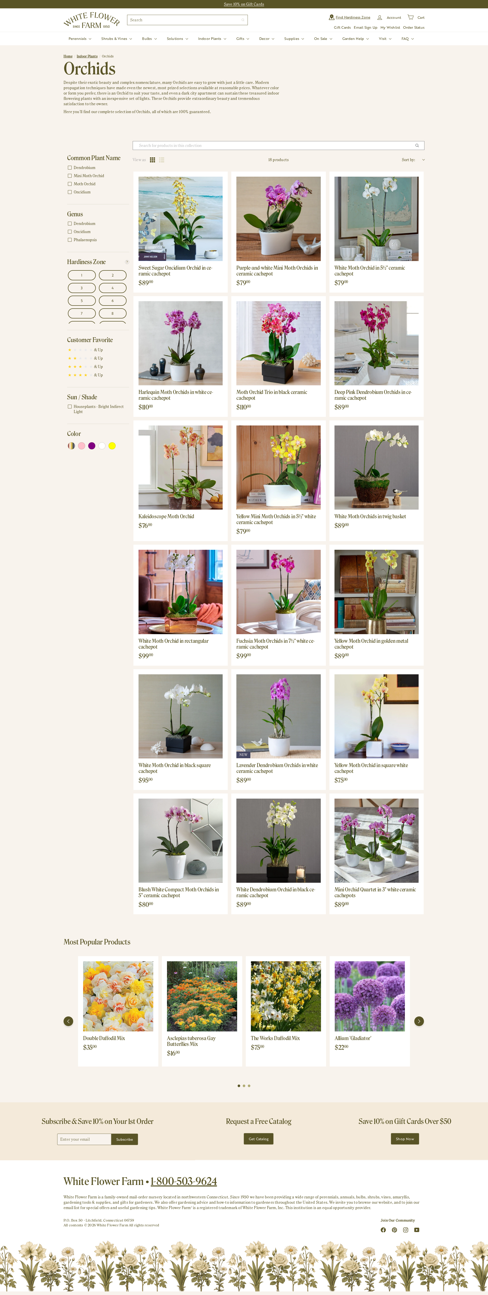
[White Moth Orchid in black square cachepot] (181, 716)
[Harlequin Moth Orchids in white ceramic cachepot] (181, 343)
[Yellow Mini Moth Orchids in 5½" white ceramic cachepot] (278, 467)
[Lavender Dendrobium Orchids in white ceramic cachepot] (278, 716)
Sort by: (408, 160)
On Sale (321, 38)
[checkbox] (97, 167)
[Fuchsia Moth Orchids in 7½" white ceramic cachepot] (278, 592)
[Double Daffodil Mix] (118, 996)
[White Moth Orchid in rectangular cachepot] (181, 592)
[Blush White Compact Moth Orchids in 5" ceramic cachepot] (181, 841)
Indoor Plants (210, 38)
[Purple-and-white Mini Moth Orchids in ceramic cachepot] (278, 219)
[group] (118, 1011)
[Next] (419, 1021)
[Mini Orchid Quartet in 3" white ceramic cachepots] (376, 841)
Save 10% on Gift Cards (244, 4)
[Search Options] (419, 145)
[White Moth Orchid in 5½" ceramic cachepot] (376, 219)
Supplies (292, 38)
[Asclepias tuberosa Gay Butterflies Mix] (202, 996)
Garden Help (353, 38)
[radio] (152, 159)
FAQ (406, 38)
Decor (264, 38)
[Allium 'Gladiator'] (370, 996)
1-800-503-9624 (184, 1181)
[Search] (243, 20)
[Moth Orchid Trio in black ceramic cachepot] (278, 343)
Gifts (240, 38)
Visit (383, 38)
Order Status (413, 27)
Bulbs (147, 38)
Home (68, 56)
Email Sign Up (365, 27)
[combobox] (187, 20)
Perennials (78, 38)
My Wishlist (390, 27)
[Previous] (68, 1021)
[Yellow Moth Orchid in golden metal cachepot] (376, 592)
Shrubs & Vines (114, 38)
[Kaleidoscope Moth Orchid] (181, 467)
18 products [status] (278, 160)
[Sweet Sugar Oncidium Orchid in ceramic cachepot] (181, 219)
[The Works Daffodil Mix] (286, 996)
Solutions (175, 38)
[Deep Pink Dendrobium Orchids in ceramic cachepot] (376, 343)
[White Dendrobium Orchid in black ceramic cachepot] (278, 841)
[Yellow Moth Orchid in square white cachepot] (376, 716)
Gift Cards (342, 27)
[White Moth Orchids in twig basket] (376, 467)
